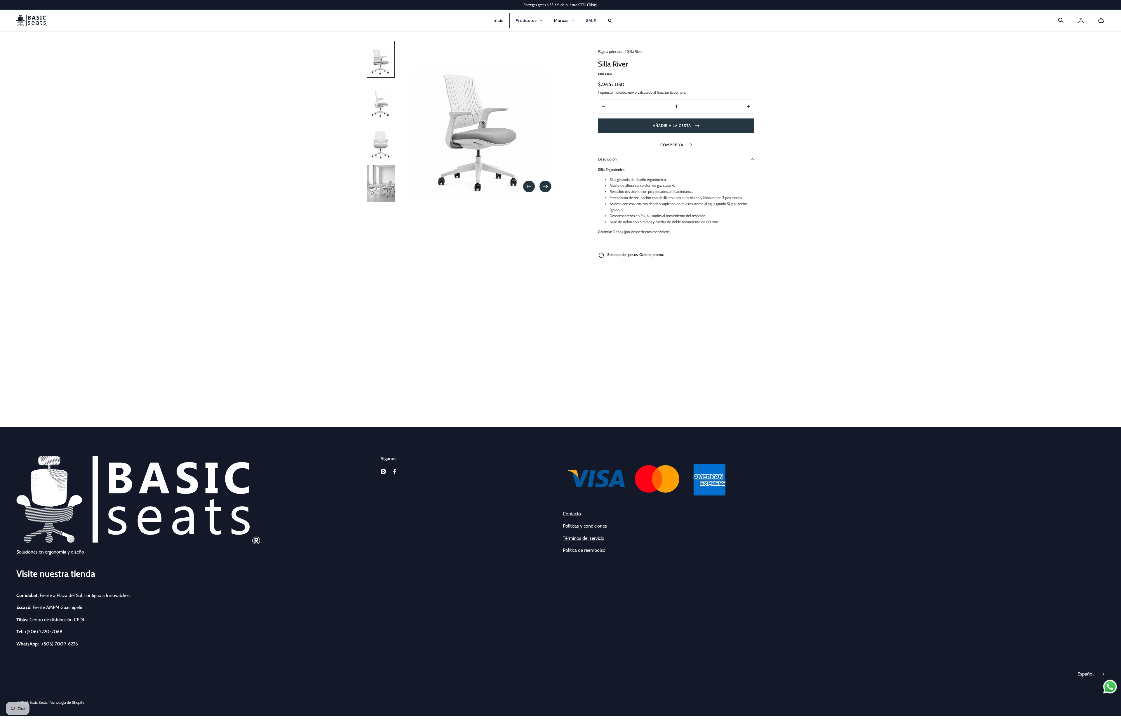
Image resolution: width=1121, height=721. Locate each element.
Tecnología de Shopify (66, 702)
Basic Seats (38, 702)
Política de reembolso (584, 550)
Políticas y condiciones (585, 526)
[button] (1060, 20)
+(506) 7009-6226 (47, 644)
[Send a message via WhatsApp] (1110, 687)
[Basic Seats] (31, 20)
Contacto (572, 513)
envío (633, 92)
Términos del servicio (583, 538)
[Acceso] (1081, 20)
